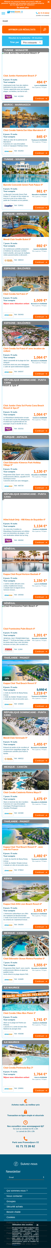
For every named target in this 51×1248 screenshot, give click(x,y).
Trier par (14, 42)
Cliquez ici (16, 1245)
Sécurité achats (15, 1206)
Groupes (11, 1201)
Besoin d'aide (14, 1212)
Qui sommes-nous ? (17, 1191)
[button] (32, 42)
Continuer (40, 98)
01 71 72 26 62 (43, 13)
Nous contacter (14, 1196)
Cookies (11, 1217)
